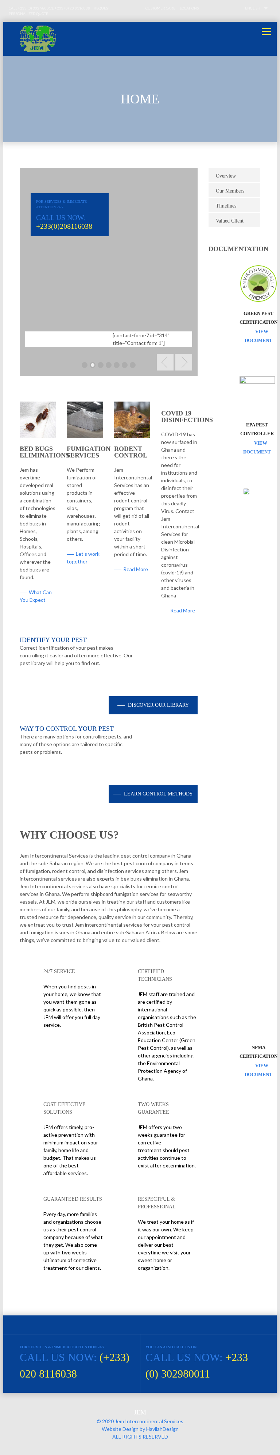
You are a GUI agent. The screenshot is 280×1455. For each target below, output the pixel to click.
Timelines (226, 206)
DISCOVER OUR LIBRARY (158, 705)
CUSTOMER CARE (160, 8)
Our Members (230, 191)
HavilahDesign (162, 1429)
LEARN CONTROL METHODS (157, 794)
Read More (135, 569)
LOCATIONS (189, 8)
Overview (226, 176)
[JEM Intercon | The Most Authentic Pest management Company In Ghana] (140, 39)
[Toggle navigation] (266, 31)
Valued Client (230, 221)
